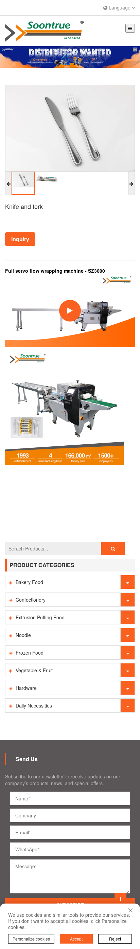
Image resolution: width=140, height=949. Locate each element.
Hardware (26, 687)
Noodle (23, 635)
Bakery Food (29, 582)
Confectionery (31, 599)
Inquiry (20, 239)
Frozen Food (29, 652)
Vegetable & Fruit (34, 670)
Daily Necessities (34, 705)
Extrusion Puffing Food (40, 617)
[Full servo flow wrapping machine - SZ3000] (64, 405)
